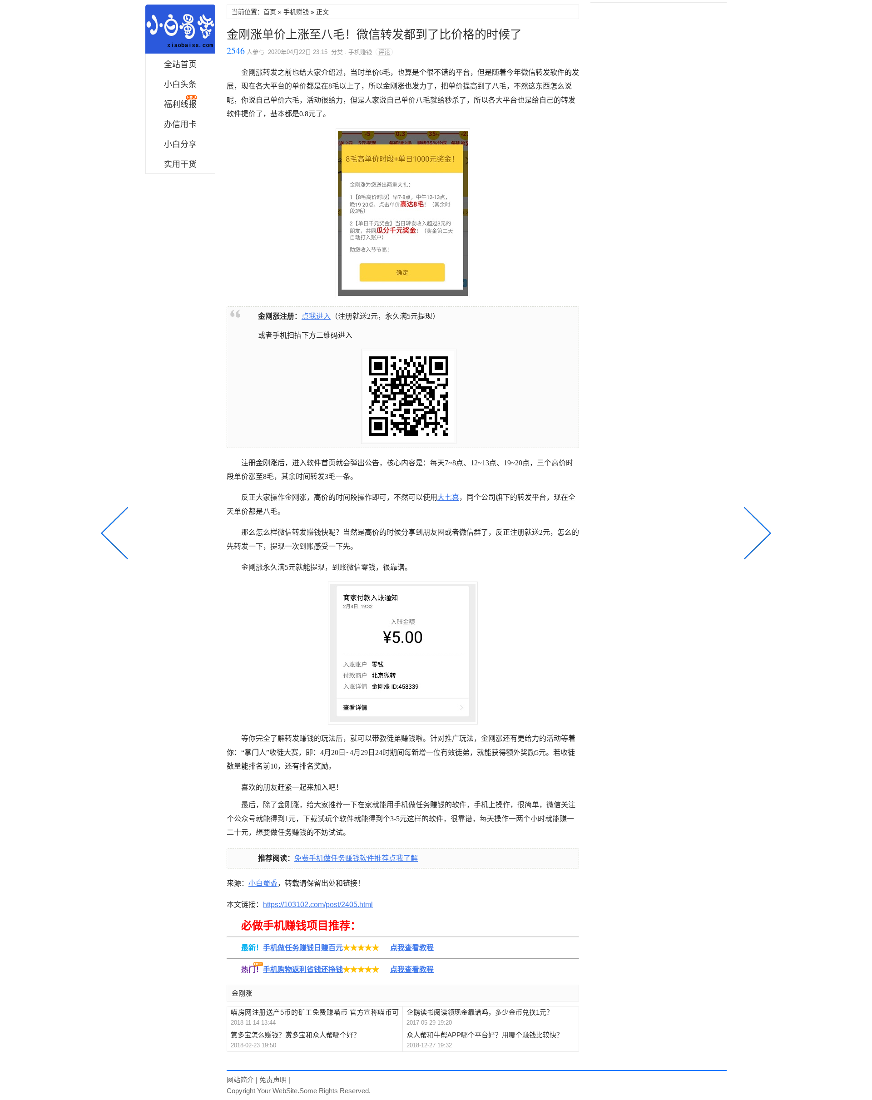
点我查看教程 (412, 948)
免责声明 (273, 1080)
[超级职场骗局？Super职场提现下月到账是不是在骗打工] (116, 532)
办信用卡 (180, 124)
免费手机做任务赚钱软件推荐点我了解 (356, 858)
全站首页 (180, 64)
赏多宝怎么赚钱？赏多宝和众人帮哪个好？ (295, 1035)
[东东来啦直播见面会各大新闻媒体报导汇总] (755, 532)
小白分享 (180, 144)
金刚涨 (242, 993)
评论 (384, 52)
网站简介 (240, 1080)
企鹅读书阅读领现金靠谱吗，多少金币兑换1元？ (479, 1012)
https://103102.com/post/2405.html (318, 904)
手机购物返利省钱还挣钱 (303, 969)
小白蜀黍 (180, 29)
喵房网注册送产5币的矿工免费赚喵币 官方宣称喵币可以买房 (315, 1012)
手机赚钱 (296, 11)
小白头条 (180, 84)
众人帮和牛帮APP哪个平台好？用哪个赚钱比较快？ (484, 1035)
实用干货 (180, 164)
